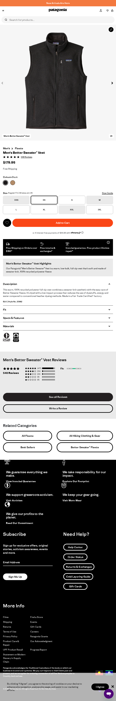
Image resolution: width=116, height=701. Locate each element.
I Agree (100, 686)
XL (44, 209)
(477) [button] (39, 368)
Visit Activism (14, 500)
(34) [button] (38, 371)
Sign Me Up (15, 576)
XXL (72, 209)
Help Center (75, 547)
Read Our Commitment (19, 523)
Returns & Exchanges (79, 566)
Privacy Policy (10, 636)
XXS (16, 200)
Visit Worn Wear (72, 500)
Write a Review (58, 408)
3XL (100, 209)
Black (10, 177)
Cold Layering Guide (78, 576)
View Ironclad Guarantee (21, 481)
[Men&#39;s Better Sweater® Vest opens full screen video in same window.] (58, 83)
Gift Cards (75, 586)
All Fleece (28, 435)
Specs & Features (13, 318)
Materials (8, 326)
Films (5, 617)
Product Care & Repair (11, 643)
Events (33, 621)
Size (5, 193)
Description (10, 284)
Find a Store (36, 617)
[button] (110, 83)
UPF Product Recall (13, 649)
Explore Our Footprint (76, 481)
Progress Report (38, 649)
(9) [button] (38, 377)
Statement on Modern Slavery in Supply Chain (14, 658)
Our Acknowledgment (41, 641)
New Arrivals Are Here (58, 3)
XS (44, 200)
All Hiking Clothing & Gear (84, 435)
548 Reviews (26, 157)
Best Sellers (28, 447)
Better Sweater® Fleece (85, 447)
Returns (7, 626)
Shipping (7, 621)
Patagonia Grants (39, 636)
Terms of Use (9, 631)
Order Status (75, 557)
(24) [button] (38, 374)
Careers (34, 631)
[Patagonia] (58, 10)
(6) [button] (38, 380)
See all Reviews (58, 397)
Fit (4, 309)
